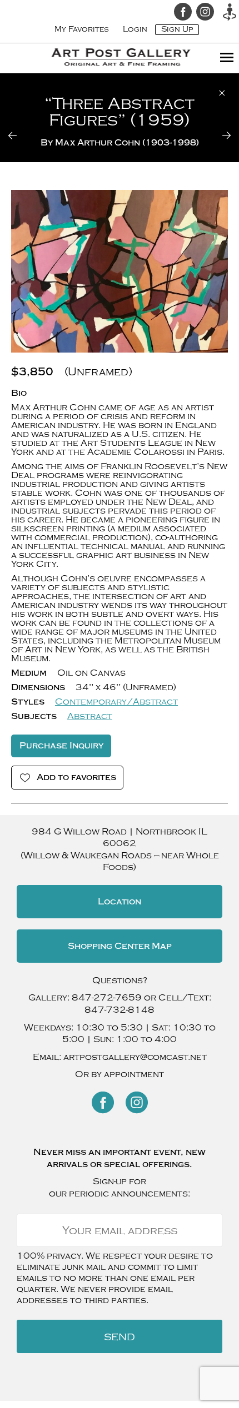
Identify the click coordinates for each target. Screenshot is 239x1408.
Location (119, 902)
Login (135, 29)
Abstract (89, 716)
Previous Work (19, 135)
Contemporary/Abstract (116, 702)
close (222, 93)
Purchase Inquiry (61, 746)
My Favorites (81, 29)
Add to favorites (76, 777)
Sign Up (177, 29)
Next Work (219, 135)
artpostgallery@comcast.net (135, 1057)
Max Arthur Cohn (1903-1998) (127, 143)
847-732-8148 (119, 1010)
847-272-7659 (107, 998)
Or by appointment (119, 1074)
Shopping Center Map (120, 946)
